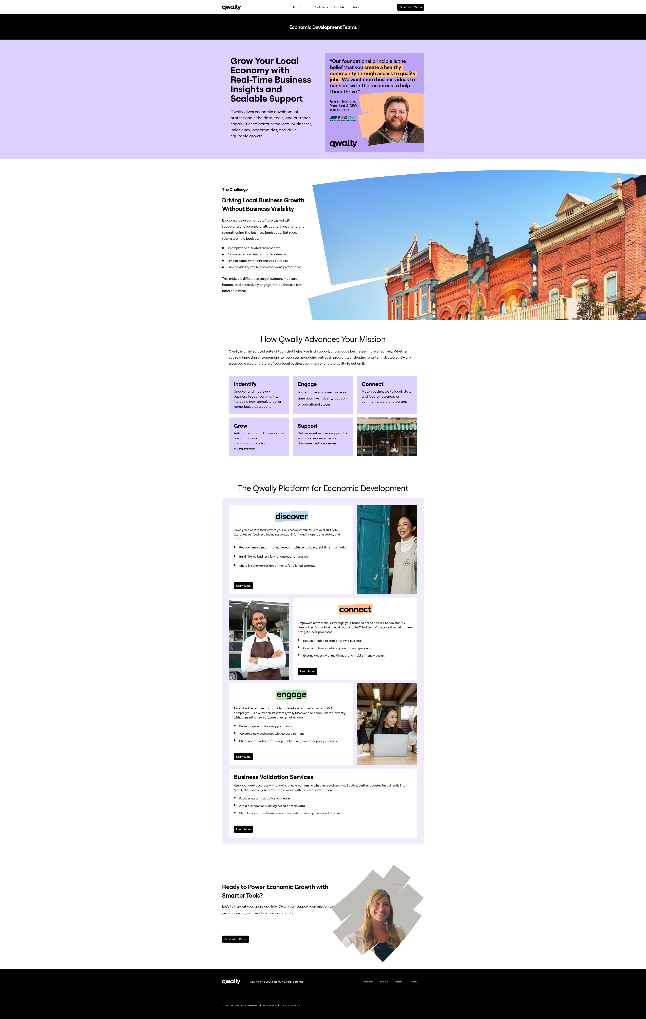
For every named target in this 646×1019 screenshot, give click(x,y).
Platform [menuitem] (368, 981)
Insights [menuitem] (399, 981)
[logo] (231, 981)
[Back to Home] (231, 7)
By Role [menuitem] (384, 981)
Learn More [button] (243, 585)
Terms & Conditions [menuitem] (291, 1005)
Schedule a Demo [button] (411, 7)
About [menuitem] (414, 981)
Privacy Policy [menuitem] (269, 1005)
